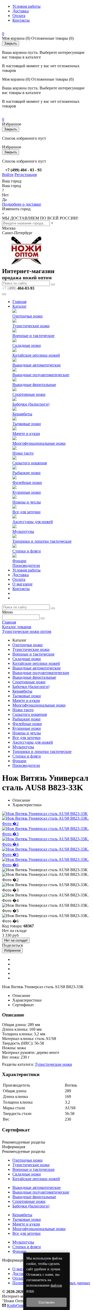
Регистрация (25, 174)
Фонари (19, 561)
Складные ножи (26, 345)
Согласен (46, 1302)
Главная (19, 301)
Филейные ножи (27, 482)
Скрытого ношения (29, 463)
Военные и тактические (33, 335)
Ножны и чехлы (26, 502)
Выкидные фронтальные (34, 384)
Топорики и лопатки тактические (42, 541)
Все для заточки (26, 512)
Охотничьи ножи (27, 316)
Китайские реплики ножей (36, 355)
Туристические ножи (31, 326)
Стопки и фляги (26, 551)
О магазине (22, 584)
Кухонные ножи (26, 492)
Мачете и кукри (26, 433)
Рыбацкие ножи (26, 473)
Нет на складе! (16, 940)
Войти (7, 174)
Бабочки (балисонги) (30, 404)
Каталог (19, 306)
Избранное (12, 950)
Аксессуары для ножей (32, 521)
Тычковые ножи (26, 424)
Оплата (18, 15)
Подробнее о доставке (21, 204)
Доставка (20, 11)
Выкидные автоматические (36, 365)
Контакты (21, 20)
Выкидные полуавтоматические (40, 375)
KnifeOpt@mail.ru (22, 1305)
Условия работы (26, 6)
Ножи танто (23, 453)
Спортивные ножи (28, 394)
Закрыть (10, 43)
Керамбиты (22, 414)
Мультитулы (23, 531)
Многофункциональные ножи (39, 443)
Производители (26, 565)
